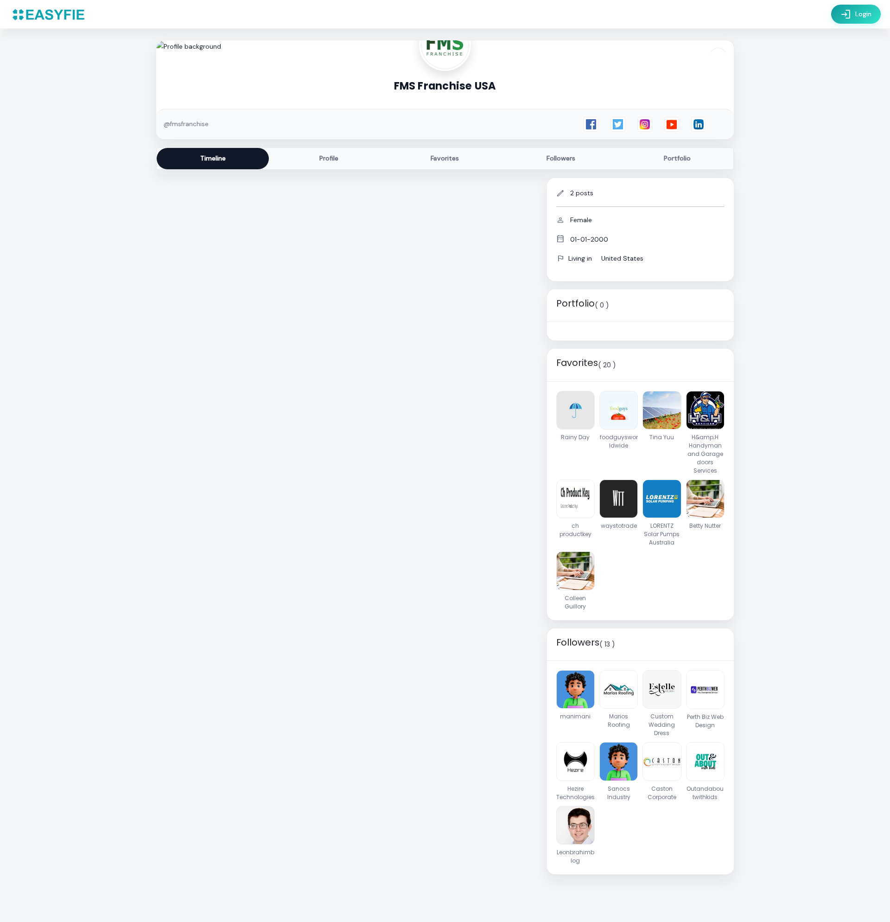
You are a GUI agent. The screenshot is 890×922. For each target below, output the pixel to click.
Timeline (213, 158)
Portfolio (677, 158)
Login (855, 14)
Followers (561, 158)
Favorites (445, 158)
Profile (328, 158)
